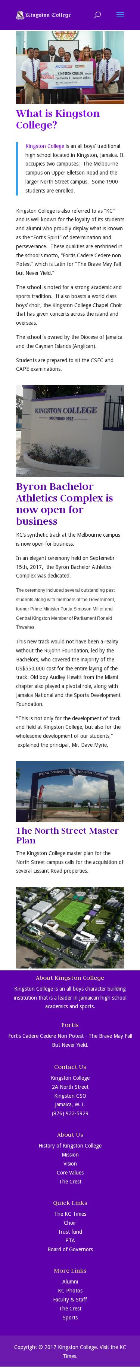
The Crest (70, 1182)
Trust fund (70, 1232)
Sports (70, 1318)
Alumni (70, 1282)
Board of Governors (70, 1249)
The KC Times (70, 1214)
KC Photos (70, 1291)
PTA (70, 1240)
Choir (70, 1223)
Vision (70, 1164)
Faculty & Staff (70, 1300)
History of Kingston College (70, 1146)
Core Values (70, 1173)
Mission (70, 1155)
